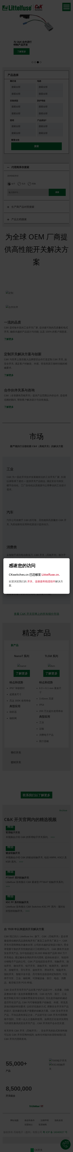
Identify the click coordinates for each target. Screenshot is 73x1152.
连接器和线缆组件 (45, 581)
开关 (29, 581)
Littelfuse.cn (50, 575)
